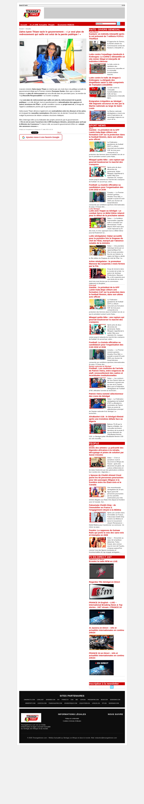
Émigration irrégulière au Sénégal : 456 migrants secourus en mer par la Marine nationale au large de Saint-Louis (106, 104)
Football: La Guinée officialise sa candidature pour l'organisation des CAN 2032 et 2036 (106, 187)
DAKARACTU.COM (29, 699)
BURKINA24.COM (114, 703)
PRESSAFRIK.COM (93, 699)
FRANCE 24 (65, 699)
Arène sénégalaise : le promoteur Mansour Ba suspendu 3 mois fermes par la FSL (107, 263)
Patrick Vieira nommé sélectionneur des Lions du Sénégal (106, 395)
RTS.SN (104, 703)
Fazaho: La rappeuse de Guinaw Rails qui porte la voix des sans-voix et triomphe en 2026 (106, 532)
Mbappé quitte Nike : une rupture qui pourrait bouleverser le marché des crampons (106, 162)
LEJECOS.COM (42, 703)
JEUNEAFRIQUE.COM (70, 703)
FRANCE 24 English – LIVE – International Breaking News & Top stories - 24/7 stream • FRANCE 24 (105, 604)
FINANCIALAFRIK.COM (55, 703)
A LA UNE (34, 25)
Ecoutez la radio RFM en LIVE (103, 561)
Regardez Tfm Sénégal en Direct (104, 582)
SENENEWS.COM (115, 699)
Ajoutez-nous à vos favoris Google (42, 137)
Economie (62, 25)
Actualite (43, 25)
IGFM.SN (83, 699)
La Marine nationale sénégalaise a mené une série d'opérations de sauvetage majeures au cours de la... (116, 115)
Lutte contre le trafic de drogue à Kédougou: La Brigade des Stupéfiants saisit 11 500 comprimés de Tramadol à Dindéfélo (106, 81)
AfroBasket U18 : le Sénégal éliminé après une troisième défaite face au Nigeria (106, 418)
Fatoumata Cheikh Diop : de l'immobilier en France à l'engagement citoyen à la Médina (105, 507)
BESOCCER (104, 699)
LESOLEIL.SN (96, 703)
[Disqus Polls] (72, 776)
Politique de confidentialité (72, 718)
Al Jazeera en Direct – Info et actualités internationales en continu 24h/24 (106, 630)
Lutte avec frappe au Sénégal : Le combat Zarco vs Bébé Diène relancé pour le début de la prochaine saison (106, 213)
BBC (77, 699)
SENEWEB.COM (50, 699)
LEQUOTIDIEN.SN (84, 703)
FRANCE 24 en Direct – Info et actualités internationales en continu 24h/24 (106, 655)
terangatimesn (29, 129)
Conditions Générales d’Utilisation (72, 721)
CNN (72, 699)
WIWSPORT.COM (30, 703)
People (51, 25)
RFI (58, 699)
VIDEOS (70, 25)
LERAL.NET (40, 699)
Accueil (23, 25)
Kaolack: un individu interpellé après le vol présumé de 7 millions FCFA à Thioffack (106, 36)
